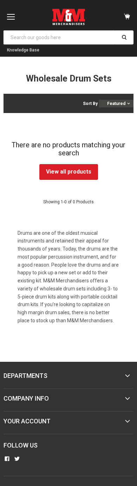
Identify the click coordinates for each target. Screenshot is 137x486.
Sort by (90, 103)
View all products (68, 171)
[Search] (124, 37)
